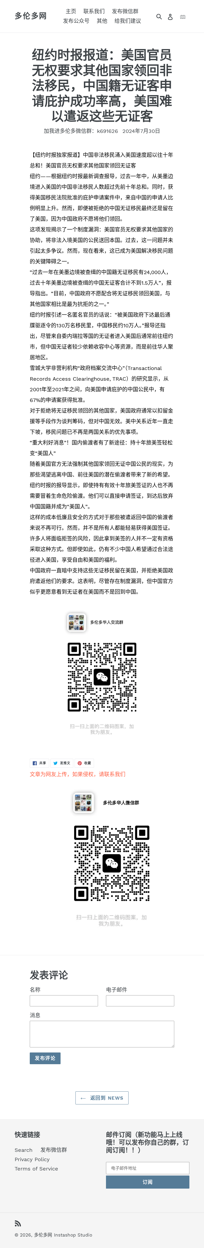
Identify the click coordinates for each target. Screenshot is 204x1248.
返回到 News (106, 1098)
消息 (35, 1015)
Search (23, 1150)
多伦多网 (31, 16)
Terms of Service (36, 1168)
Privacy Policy (32, 1159)
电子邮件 (116, 990)
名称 (35, 990)
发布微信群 (53, 1150)
